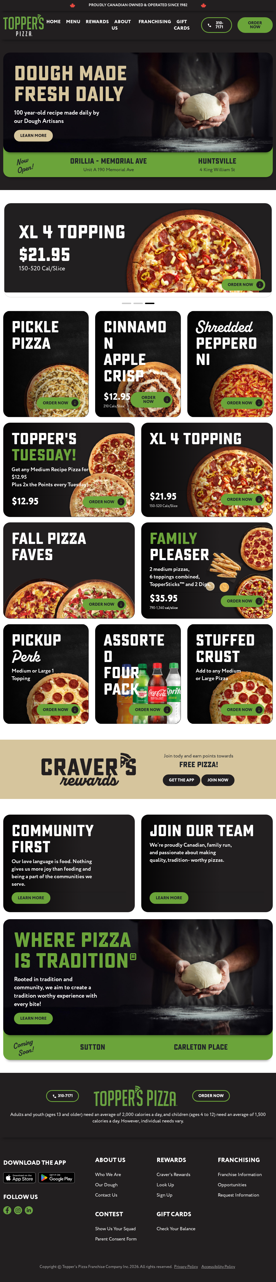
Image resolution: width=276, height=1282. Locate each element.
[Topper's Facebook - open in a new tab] (7, 1210)
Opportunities (232, 1185)
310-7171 (215, 25)
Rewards (97, 21)
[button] (126, 303)
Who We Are (108, 1174)
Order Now (255, 25)
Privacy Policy (186, 1267)
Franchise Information (240, 1174)
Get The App (181, 780)
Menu (73, 21)
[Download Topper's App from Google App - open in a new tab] (56, 1177)
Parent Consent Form (116, 1239)
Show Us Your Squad (115, 1229)
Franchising (155, 21)
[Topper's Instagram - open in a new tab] (18, 1210)
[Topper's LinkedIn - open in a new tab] (29, 1210)
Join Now (218, 780)
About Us (121, 25)
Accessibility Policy (218, 1267)
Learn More (33, 136)
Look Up (165, 1185)
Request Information (238, 1195)
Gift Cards (182, 25)
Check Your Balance (176, 1229)
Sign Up (164, 1195)
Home (53, 21)
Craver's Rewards (173, 1174)
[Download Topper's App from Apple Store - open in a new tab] (19, 1177)
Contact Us (106, 1195)
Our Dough (106, 1185)
